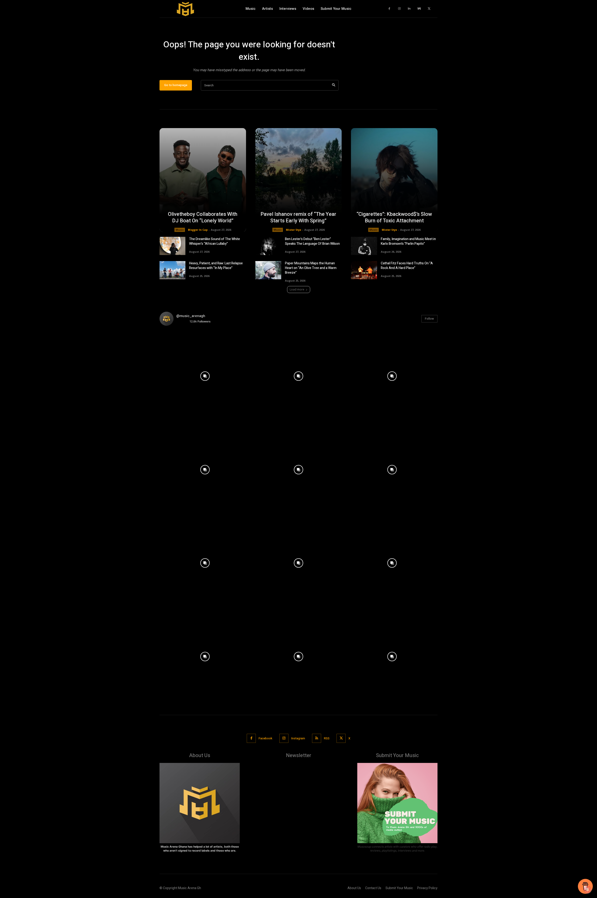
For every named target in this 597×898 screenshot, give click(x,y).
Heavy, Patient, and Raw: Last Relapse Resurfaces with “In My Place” (216, 265)
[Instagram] (399, 9)
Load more (297, 289)
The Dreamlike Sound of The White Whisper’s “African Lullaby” (214, 241)
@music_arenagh (190, 315)
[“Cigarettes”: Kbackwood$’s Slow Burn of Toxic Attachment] (394, 180)
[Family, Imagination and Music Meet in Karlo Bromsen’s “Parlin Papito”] (364, 246)
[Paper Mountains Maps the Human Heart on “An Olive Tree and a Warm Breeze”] (268, 270)
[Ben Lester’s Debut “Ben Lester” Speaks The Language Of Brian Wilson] (268, 246)
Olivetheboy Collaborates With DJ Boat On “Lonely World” (202, 217)
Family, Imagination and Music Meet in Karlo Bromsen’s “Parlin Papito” (408, 241)
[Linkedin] (409, 9)
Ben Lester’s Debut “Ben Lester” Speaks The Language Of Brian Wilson (312, 241)
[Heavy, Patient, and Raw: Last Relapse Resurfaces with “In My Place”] (172, 270)
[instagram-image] (205, 375)
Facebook (265, 738)
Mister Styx (293, 229)
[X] (429, 9)
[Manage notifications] (587, 889)
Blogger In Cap (198, 229)
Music (180, 229)
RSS (327, 738)
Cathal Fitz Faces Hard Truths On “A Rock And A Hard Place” (407, 265)
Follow (429, 318)
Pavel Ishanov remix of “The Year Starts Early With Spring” (298, 217)
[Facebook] (389, 9)
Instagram (298, 738)
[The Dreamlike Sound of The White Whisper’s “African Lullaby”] (172, 246)
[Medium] (419, 9)
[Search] (334, 85)
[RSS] (316, 738)
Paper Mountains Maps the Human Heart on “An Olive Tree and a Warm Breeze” (311, 268)
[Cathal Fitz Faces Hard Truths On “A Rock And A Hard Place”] (364, 270)
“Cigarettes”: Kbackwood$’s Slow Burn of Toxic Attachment (394, 217)
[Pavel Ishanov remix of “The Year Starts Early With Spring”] (298, 180)
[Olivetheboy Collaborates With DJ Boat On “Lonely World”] (203, 180)
